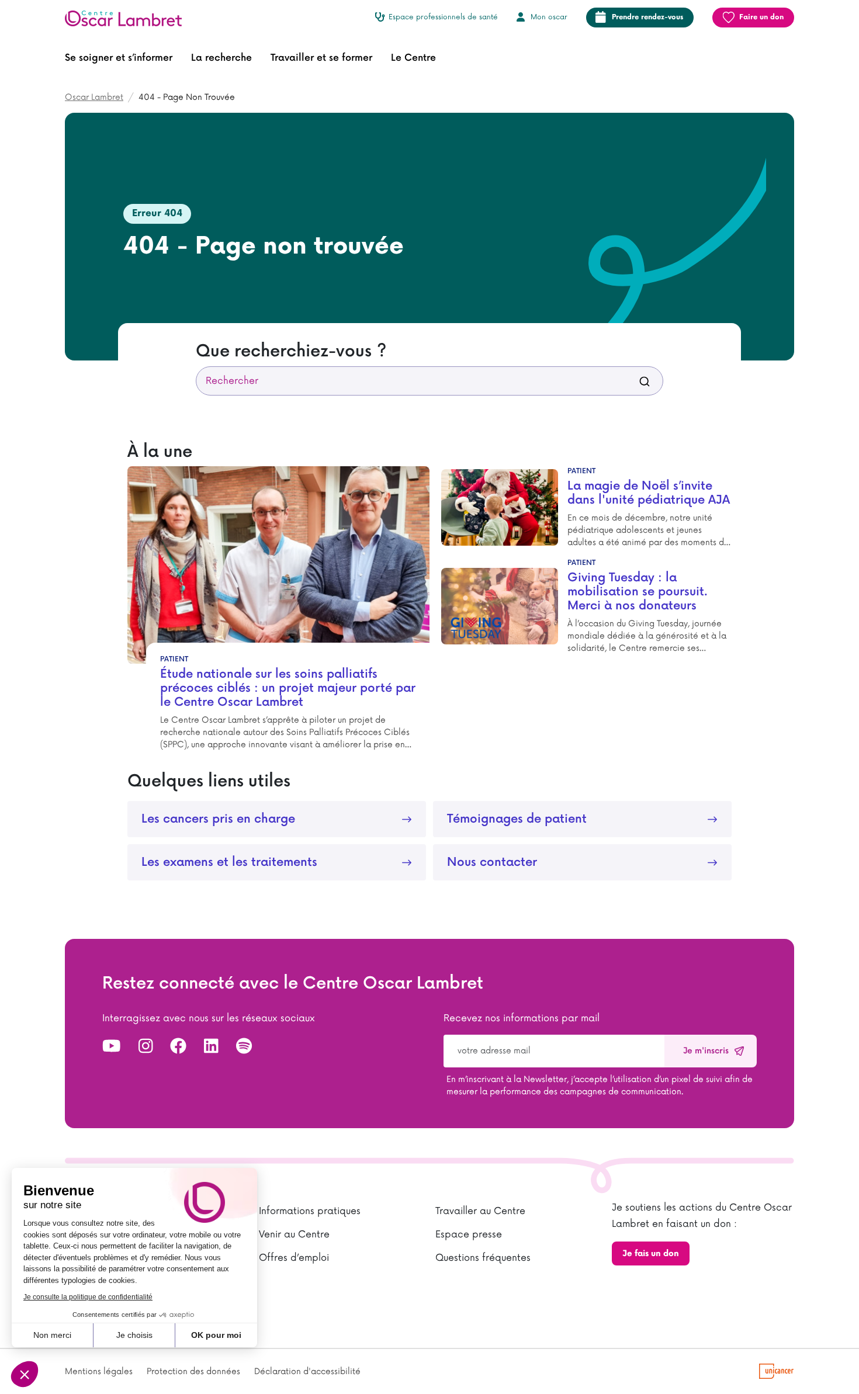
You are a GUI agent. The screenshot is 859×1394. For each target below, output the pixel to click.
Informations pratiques (310, 1211)
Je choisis (134, 1335)
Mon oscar (549, 17)
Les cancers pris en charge (218, 819)
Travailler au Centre (480, 1211)
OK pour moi (216, 1335)
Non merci (52, 1335)
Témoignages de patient (517, 819)
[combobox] (429, 381)
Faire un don (761, 17)
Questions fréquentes (483, 1258)
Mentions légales (99, 1371)
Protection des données (193, 1371)
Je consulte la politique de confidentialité (88, 1297)
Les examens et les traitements (229, 862)
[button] (118, 58)
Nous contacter (492, 862)
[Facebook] (178, 1047)
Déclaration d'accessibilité (307, 1371)
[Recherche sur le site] (644, 381)
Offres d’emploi (294, 1258)
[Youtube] (111, 1047)
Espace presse (468, 1234)
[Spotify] (244, 1047)
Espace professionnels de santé (443, 17)
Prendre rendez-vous (647, 17)
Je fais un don (650, 1253)
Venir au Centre (294, 1234)
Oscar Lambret (94, 97)
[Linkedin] (211, 1047)
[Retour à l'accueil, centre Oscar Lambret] (128, 17)
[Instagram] (145, 1047)
